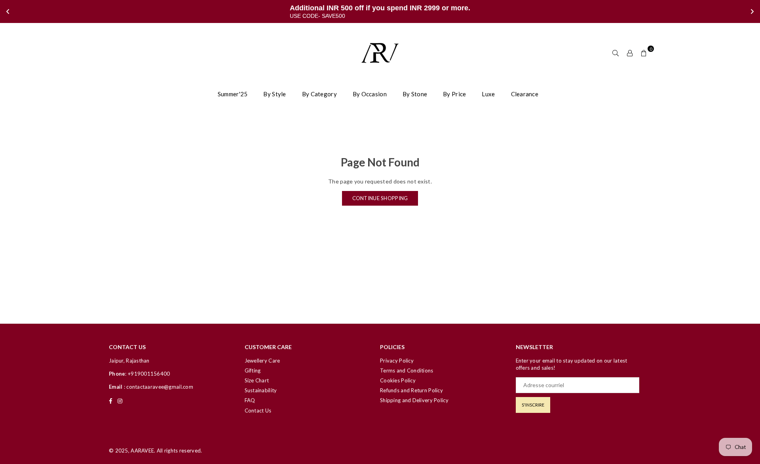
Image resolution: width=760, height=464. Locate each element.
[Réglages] (630, 53)
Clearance (525, 93)
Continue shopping (380, 198)
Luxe (488, 93)
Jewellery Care (262, 360)
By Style (274, 93)
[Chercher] (615, 53)
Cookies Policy (398, 380)
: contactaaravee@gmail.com (157, 387)
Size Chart (257, 380)
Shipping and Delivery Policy (414, 400)
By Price (454, 93)
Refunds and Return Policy (411, 390)
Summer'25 (233, 93)
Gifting (253, 370)
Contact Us (258, 410)
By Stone (415, 93)
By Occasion (370, 93)
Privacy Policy (397, 360)
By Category (319, 93)
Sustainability (261, 390)
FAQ (250, 400)
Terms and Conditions (406, 370)
